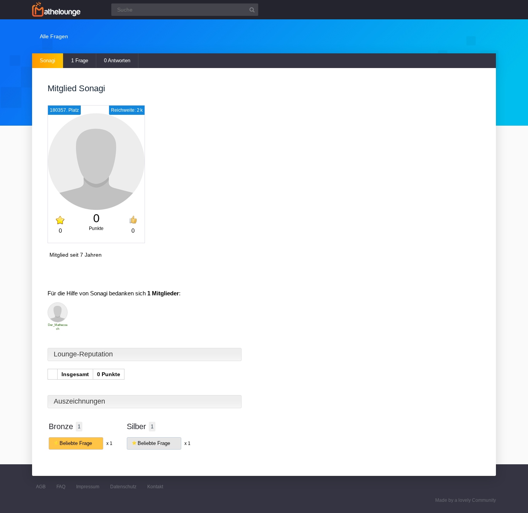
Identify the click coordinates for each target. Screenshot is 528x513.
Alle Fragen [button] (54, 36)
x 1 (109, 443)
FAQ (60, 486)
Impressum (87, 486)
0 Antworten (117, 60)
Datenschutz (123, 486)
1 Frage (79, 60)
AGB (41, 486)
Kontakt (155, 486)
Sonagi (47, 60)
